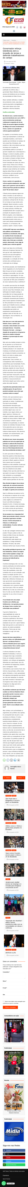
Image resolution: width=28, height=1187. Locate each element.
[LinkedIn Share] (15, 760)
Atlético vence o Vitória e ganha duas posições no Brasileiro (14, 827)
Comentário (6, 972)
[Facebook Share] (7, 760)
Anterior (8, 777)
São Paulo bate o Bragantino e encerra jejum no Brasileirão (12, 800)
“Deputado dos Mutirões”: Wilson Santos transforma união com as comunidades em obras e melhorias (14, 924)
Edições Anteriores (14, 1112)
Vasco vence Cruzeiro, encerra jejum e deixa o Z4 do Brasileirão (13, 855)
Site (4, 994)
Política (12, 63)
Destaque (7, 63)
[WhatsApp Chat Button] (3, 1183)
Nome (5, 981)
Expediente (6, 1175)
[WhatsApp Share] (4, 760)
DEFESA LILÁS (11, 953)
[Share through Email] (18, 760)
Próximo (20, 777)
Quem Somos (6, 1179)
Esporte (14, 795)
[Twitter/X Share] (11, 760)
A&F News (6, 1171)
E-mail (5, 988)
